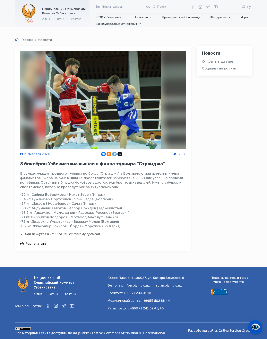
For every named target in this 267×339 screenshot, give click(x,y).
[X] (119, 154)
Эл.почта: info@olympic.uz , (129, 285)
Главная (27, 40)
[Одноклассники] (109, 154)
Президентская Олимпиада (181, 17)
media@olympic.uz (167, 285)
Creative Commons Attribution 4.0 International (127, 333)
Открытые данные (217, 61)
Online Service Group (235, 331)
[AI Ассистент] (255, 327)
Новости (141, 17)
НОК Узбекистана (108, 17)
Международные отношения (116, 24)
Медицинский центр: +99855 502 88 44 (139, 301)
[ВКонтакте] (103, 154)
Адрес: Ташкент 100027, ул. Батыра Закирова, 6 (146, 278)
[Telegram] (114, 154)
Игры (244, 17)
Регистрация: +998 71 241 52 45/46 (136, 308)
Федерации (218, 17)
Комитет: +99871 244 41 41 (130, 293)
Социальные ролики (219, 68)
